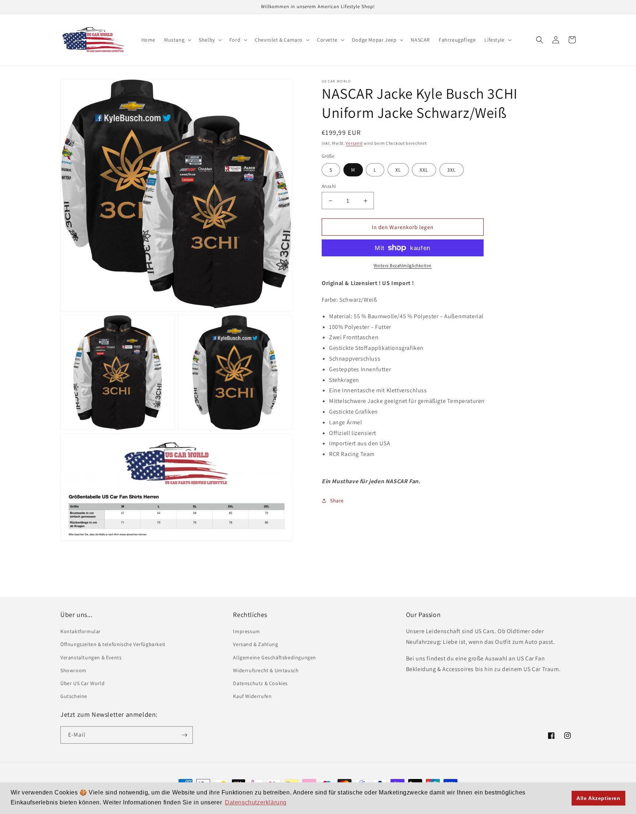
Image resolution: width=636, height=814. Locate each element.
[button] (177, 40)
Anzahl (329, 186)
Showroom (73, 670)
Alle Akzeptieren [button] (598, 798)
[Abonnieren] (184, 735)
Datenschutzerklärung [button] (256, 802)
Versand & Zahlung (255, 644)
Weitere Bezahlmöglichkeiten (403, 265)
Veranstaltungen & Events (90, 657)
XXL (424, 169)
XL (398, 169)
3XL (451, 169)
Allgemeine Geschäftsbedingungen (274, 657)
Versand (354, 143)
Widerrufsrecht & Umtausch (265, 670)
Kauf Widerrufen (252, 696)
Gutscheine (73, 696)
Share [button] (337, 500)
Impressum (246, 631)
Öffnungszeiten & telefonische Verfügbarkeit (113, 644)
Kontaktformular (80, 631)
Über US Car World (82, 683)
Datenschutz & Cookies (260, 683)
